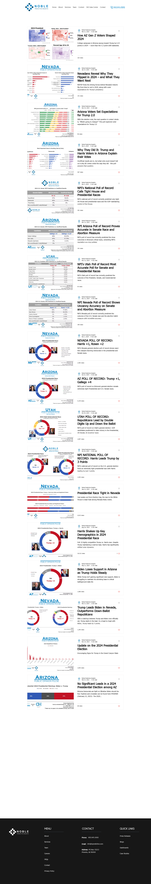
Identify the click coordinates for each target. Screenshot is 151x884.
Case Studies (124, 854)
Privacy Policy (49, 871)
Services (47, 842)
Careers (47, 854)
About (46, 836)
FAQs (46, 859)
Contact (47, 865)
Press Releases (125, 836)
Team (46, 848)
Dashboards (124, 848)
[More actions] (119, 31)
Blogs (122, 842)
